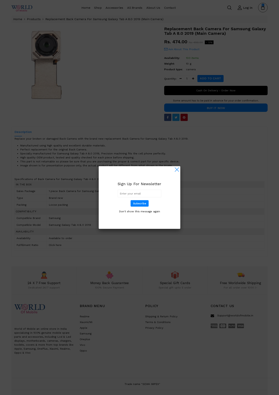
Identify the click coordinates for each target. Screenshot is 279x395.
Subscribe (139, 203)
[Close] (176, 169)
